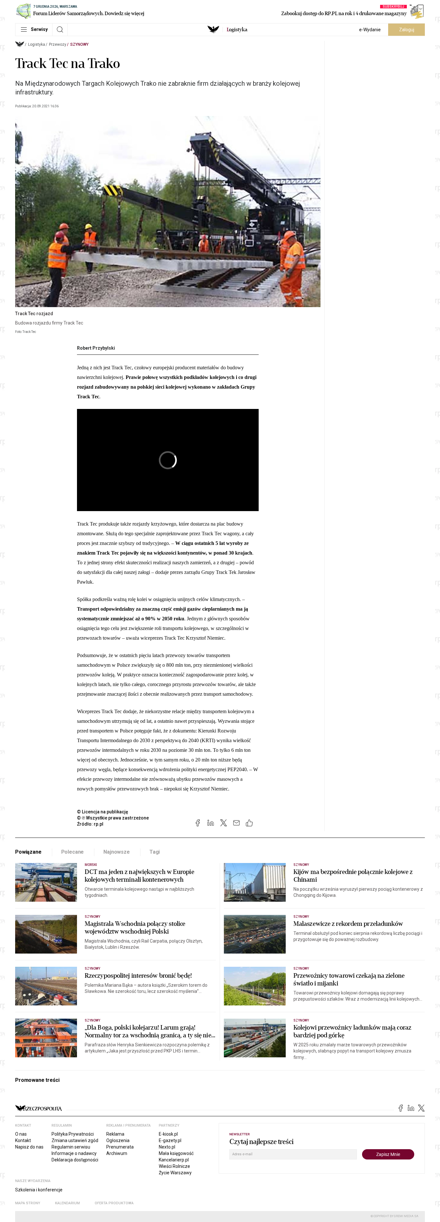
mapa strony (27, 1203)
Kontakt (23, 1140)
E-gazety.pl (170, 1140)
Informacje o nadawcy (74, 1153)
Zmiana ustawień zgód (75, 1140)
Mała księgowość (176, 1153)
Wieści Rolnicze (174, 1166)
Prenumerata (120, 1146)
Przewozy (57, 44)
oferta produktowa (114, 1203)
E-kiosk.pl (168, 1134)
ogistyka (237, 29)
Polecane (72, 852)
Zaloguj (406, 29)
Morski (91, 865)
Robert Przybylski (96, 348)
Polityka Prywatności (73, 1134)
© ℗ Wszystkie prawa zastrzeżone (113, 817)
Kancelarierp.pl (174, 1159)
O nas (21, 1134)
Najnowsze (116, 852)
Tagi (154, 852)
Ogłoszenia (117, 1140)
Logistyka (36, 44)
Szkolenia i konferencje (38, 1189)
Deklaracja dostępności (75, 1159)
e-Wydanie (370, 29)
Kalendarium (67, 1203)
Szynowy (79, 44)
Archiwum (116, 1153)
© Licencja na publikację (103, 811)
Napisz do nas (29, 1146)
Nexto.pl (167, 1146)
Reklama (115, 1134)
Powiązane (28, 852)
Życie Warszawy (175, 1172)
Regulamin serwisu (71, 1146)
